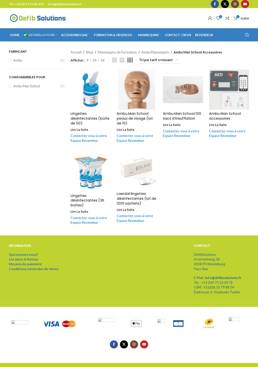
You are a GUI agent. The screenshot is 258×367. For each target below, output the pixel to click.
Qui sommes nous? (23, 254)
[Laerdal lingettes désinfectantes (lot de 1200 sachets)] (137, 171)
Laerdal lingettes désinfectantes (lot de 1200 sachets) (136, 198)
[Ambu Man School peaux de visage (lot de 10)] (137, 90)
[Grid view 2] (114, 60)
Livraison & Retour (23, 259)
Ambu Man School (26, 86)
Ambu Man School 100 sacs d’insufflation (182, 116)
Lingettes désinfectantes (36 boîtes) (87, 200)
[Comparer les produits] (227, 18)
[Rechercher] (247, 35)
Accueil (76, 52)
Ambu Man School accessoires (225, 116)
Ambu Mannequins (155, 52)
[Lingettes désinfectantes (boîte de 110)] (91, 90)
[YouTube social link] (245, 4)
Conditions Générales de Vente (34, 269)
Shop (89, 52)
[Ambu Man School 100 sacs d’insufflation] (183, 90)
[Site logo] (38, 18)
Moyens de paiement (25, 264)
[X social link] (225, 4)
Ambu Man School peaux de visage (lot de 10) (135, 118)
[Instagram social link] (235, 4)
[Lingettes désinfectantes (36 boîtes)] (91, 172)
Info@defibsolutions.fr (65, 4)
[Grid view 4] (130, 60)
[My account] (210, 18)
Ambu (17, 60)
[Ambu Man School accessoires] (229, 90)
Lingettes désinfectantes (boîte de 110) (90, 118)
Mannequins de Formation (117, 52)
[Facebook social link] (215, 4)
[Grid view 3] (122, 60)
